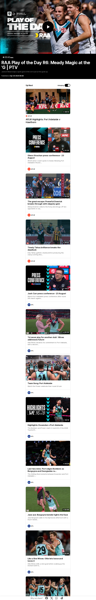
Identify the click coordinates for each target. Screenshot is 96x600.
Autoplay (61, 85)
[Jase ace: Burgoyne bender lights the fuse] (48, 508)
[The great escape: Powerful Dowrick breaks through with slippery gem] (48, 196)
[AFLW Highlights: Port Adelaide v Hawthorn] (48, 107)
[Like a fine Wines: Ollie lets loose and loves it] (48, 552)
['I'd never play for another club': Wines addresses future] (48, 331)
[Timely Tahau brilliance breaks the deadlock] (48, 242)
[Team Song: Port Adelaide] (48, 375)
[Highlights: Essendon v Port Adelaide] (48, 418)
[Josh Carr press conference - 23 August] (48, 287)
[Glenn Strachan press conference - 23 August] (48, 149)
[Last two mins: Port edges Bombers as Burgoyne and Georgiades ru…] (48, 463)
